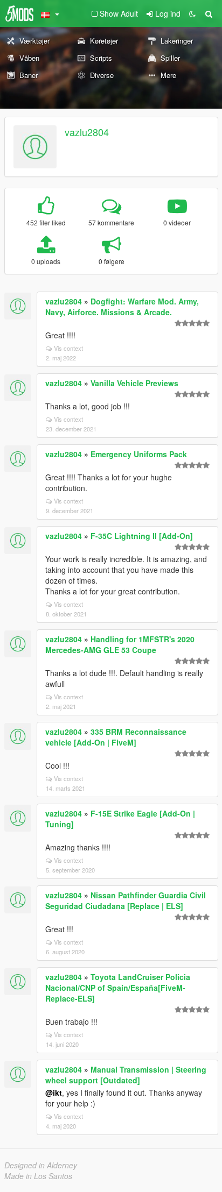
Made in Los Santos (38, 1175)
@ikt (53, 1092)
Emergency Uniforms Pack (139, 454)
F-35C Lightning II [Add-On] (142, 535)
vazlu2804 (87, 132)
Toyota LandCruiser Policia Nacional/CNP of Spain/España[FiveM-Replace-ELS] (117, 987)
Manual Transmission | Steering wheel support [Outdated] (125, 1074)
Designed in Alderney (40, 1165)
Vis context (68, 348)
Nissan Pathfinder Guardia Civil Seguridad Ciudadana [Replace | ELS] (125, 900)
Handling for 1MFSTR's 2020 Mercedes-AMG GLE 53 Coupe (120, 644)
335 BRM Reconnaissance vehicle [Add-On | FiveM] (115, 737)
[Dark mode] (192, 13)
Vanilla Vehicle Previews (134, 383)
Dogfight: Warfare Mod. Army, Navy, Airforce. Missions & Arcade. (122, 306)
